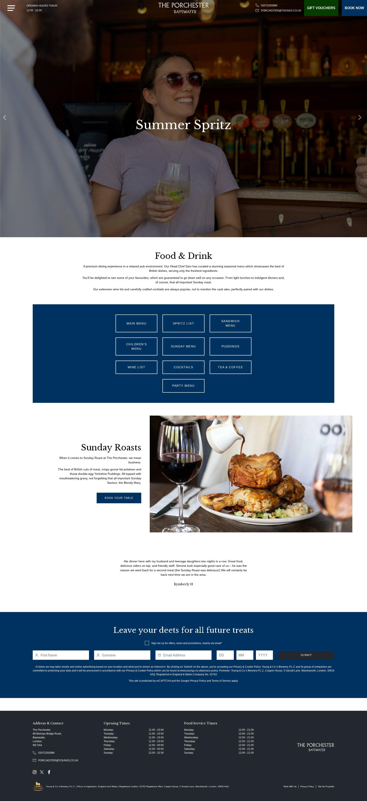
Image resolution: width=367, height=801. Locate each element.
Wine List (136, 367)
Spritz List (183, 323)
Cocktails (183, 367)
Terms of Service (221, 680)
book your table (119, 497)
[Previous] (6, 118)
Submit (306, 655)
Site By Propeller (326, 786)
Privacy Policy (198, 680)
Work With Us (290, 786)
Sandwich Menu (230, 323)
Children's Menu (136, 346)
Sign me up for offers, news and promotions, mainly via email (186, 643)
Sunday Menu (183, 346)
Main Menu (137, 323)
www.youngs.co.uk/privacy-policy (199, 670)
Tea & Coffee (230, 367)
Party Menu (183, 385)
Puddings (231, 346)
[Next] (360, 118)
